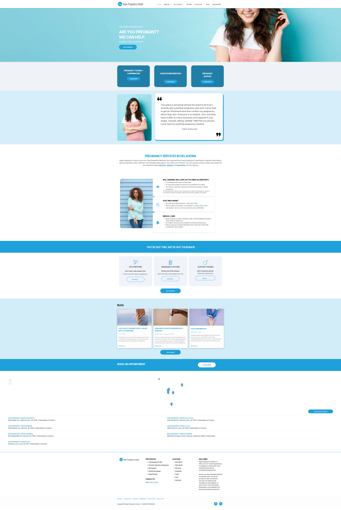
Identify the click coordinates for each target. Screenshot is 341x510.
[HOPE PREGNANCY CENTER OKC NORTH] (168, 390)
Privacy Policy (151, 498)
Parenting (143, 498)
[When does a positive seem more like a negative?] (170, 317)
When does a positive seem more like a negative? (169, 329)
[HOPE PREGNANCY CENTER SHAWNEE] (173, 393)
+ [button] (10, 381)
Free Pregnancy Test (155, 462)
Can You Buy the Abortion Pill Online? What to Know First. (133, 329)
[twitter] (220, 504)
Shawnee (178, 471)
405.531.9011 (153, 482)
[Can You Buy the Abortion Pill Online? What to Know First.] (134, 317)
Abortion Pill (127, 498)
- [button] (10, 383)
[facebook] (215, 504)
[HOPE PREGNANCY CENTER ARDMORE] (171, 404)
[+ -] (170, 393)
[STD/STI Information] (206, 317)
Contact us (197, 205)
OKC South (178, 465)
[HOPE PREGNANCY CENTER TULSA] (182, 385)
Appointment (152, 474)
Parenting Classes (154, 471)
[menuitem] (159, 4)
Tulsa (177, 474)
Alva (176, 477)
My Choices (152, 468)
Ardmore (178, 480)
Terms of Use (160, 498)
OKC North (178, 462)
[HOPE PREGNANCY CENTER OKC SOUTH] (168, 392)
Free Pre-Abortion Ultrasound (158, 465)
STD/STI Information (198, 328)
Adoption (136, 498)
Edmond (178, 468)
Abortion (119, 498)
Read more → (122, 346)
